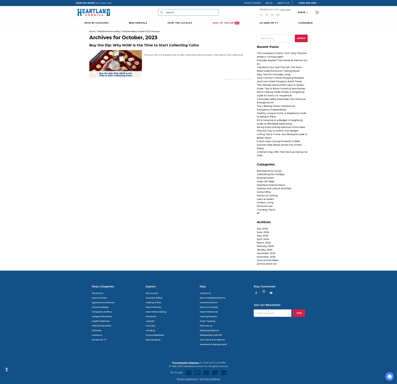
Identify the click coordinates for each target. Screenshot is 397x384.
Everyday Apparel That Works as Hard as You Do (282, 62)
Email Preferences (209, 312)
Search (301, 38)
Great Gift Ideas (265, 181)
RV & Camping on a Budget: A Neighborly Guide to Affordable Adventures (280, 122)
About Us (283, 3)
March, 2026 (264, 242)
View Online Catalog (156, 312)
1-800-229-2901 (307, 3)
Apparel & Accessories (103, 302)
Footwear (96, 330)
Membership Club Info (211, 335)
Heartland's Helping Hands (213, 344)
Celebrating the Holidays (271, 174)
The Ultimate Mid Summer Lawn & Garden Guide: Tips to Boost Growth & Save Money (281, 87)
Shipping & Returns (209, 330)
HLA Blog (150, 330)
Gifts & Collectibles (101, 326)
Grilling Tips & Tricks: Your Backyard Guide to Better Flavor (282, 136)
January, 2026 (264, 249)
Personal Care (265, 206)
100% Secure (206, 326)
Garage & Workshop (102, 316)
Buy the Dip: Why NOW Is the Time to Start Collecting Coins (144, 45)
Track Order (252, 3)
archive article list (267, 263)
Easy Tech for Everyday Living (273, 74)
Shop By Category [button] (96, 22)
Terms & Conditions (209, 379)
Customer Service (209, 302)
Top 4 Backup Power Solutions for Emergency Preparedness (276, 108)
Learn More (285, 9)
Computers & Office (102, 312)
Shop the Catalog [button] (179, 22)
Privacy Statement (155, 335)
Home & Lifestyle (100, 307)
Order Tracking (207, 321)
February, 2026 (265, 246)
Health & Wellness (101, 321)
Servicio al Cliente (209, 307)
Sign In (301, 12)
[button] (389, 376)
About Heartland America (212, 298)
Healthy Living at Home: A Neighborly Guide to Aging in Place (281, 115)
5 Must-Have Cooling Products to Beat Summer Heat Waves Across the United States (279, 145)
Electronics (97, 293)
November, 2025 (266, 256)
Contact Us (205, 293)
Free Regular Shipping (185, 362)
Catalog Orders (153, 302)
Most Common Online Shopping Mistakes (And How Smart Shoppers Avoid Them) (280, 79)
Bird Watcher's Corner (269, 171)
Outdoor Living (265, 202)
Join (299, 313)
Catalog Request (208, 316)
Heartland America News (271, 185)
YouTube (150, 326)
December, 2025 (266, 253)
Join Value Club (103, 3)
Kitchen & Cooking (267, 195)
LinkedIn (150, 321)
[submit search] (161, 12)
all (258, 213)
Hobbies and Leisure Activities (274, 188)
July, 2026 (262, 228)
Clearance (97, 335)
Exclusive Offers (154, 298)
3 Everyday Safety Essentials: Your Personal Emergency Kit (281, 101)
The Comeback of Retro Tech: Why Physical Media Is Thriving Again (281, 55)
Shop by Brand (153, 340)
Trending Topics (266, 209)
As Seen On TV (99, 340)
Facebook (151, 316)
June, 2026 (263, 232)
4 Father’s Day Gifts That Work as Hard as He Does (282, 154)
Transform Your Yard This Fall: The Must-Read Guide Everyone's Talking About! (279, 69)
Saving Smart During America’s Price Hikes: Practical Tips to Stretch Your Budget (281, 129)
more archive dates (267, 260)
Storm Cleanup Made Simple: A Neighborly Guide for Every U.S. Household (281, 94)
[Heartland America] (93, 12)
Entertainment (265, 177)
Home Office (264, 192)
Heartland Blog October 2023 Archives (141, 31)
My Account (152, 293)
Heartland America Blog (109, 31)
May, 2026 (262, 235)
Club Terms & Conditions (212, 340)
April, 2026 (263, 239)
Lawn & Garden (265, 199)
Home (92, 31)
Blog (269, 3)
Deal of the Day (153, 307)
